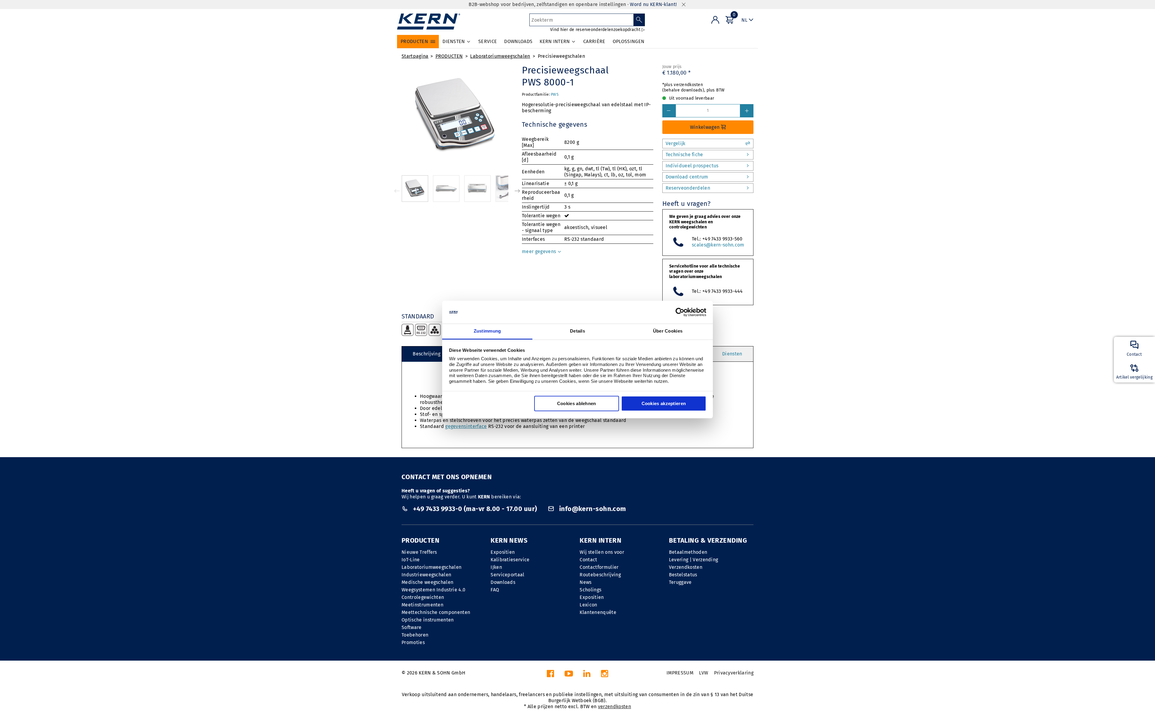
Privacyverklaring (733, 673)
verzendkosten (614, 706)
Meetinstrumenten (422, 605)
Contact (588, 559)
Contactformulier (599, 567)
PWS (555, 94)
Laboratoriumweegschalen (500, 56)
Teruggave (680, 582)
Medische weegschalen (427, 582)
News (585, 582)
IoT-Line (411, 559)
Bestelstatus (683, 575)
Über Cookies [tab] (668, 331)
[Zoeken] (639, 20)
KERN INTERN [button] (555, 41)
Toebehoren (415, 635)
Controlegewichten (423, 597)
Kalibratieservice (510, 559)
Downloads (503, 582)
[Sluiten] (683, 5)
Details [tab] (577, 331)
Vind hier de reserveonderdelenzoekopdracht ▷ (597, 29)
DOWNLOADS (518, 41)
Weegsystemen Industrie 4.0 (433, 590)
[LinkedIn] (586, 675)
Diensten (732, 354)
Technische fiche (684, 154)
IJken (496, 567)
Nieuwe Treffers (419, 552)
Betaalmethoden (688, 552)
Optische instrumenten (428, 620)
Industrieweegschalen (426, 575)
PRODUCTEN (449, 56)
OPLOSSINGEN (629, 41)
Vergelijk (675, 143)
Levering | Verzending (693, 559)
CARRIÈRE (594, 41)
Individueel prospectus (692, 166)
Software (412, 627)
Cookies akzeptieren (664, 403)
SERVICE (487, 41)
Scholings (590, 590)
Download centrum (687, 177)
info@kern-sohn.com (591, 509)
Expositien (503, 552)
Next (517, 191)
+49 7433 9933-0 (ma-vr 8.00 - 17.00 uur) (474, 509)
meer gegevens (539, 251)
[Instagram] (604, 675)
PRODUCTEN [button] (414, 41)
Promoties (413, 642)
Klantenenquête (598, 612)
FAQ (495, 590)
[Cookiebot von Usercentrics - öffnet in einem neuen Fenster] (680, 312)
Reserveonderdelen (688, 188)
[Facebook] (550, 675)
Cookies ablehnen (576, 403)
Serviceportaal (507, 575)
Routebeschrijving (600, 575)
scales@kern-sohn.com (718, 245)
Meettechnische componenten (436, 612)
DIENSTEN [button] (453, 41)
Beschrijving (426, 354)
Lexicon (588, 605)
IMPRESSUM (680, 673)
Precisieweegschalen (561, 56)
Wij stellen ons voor (602, 552)
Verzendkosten (685, 567)
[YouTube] (569, 675)
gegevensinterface (466, 426)
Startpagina (415, 56)
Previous (397, 191)
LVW (703, 673)
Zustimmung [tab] (487, 331)
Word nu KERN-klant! (653, 4)
